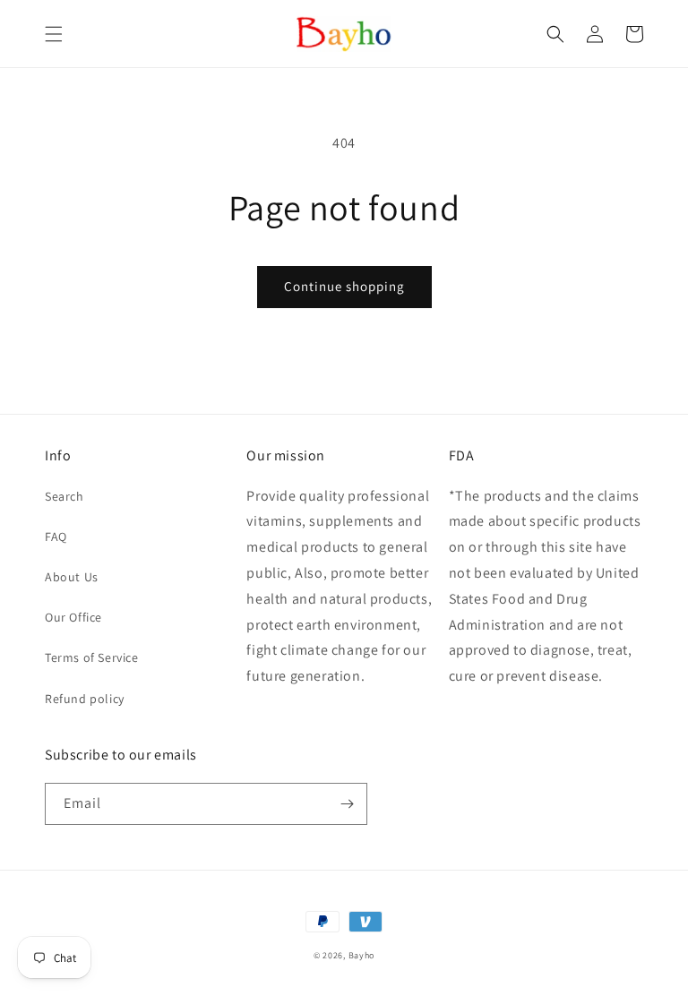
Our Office (73, 617)
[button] (53, 34)
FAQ (56, 536)
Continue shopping (344, 286)
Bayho (361, 955)
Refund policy (85, 699)
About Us (72, 577)
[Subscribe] (346, 804)
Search (64, 496)
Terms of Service (92, 657)
